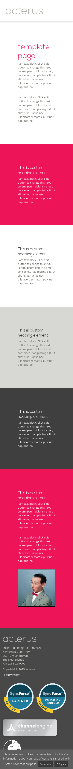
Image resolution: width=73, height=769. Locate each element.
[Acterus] (24, 10)
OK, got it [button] (61, 764)
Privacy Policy (11, 675)
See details (45, 764)
